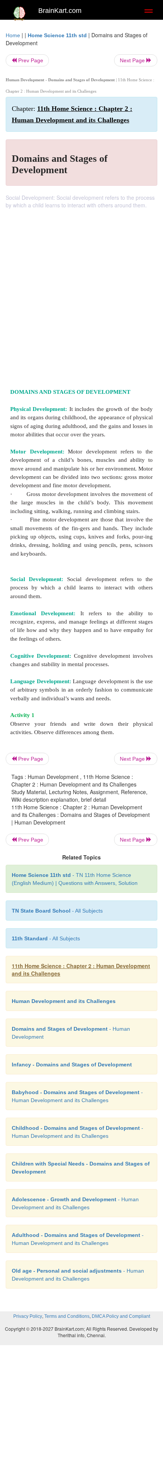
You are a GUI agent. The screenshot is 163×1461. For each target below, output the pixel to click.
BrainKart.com (60, 10)
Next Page (133, 60)
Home (13, 35)
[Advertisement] (81, 294)
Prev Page (30, 60)
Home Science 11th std (57, 35)
